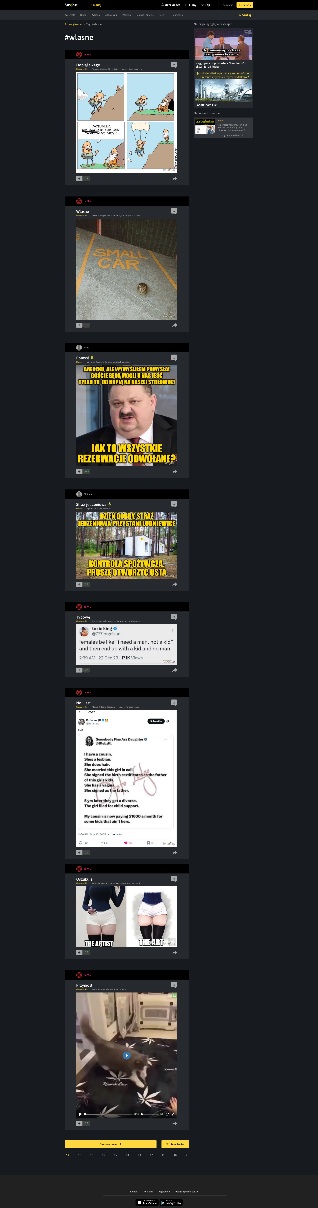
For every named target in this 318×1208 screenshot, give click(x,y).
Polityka (126, 15)
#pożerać (120, 707)
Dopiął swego (88, 65)
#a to (124, 989)
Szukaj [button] (246, 15)
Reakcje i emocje (145, 15)
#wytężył (124, 69)
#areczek (126, 362)
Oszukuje (84, 879)
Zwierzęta (70, 15)
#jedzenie (100, 362)
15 (115, 1155)
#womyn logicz (123, 621)
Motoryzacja (177, 15)
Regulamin (164, 1191)
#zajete (103, 215)
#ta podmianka (132, 707)
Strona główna (73, 24)
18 (79, 1155)
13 (139, 1155)
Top (207, 5)
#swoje (95, 621)
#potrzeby (103, 621)
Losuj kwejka (177, 1144)
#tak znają (135, 621)
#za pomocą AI (133, 883)
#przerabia (110, 883)
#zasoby (103, 69)
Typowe (83, 617)
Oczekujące (172, 5)
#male (94, 989)
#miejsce (95, 215)
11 (163, 1155)
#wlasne (95, 69)
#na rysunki (121, 883)
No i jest (83, 703)
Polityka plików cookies (187, 1191)
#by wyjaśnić (113, 69)
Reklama (148, 1191)
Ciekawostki (111, 15)
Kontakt (134, 1191)
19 (67, 1155)
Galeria (96, 15)
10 (175, 1155)
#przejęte (120, 215)
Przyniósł (84, 985)
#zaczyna (111, 707)
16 (103, 1155)
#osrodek (117, 362)
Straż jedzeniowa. (92, 504)
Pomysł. (83, 358)
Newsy (162, 15)
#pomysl (91, 362)
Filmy (192, 5)
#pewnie (117, 989)
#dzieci (95, 707)
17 (91, 1155)
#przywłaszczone (132, 215)
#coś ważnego (135, 69)
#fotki (94, 883)
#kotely (109, 989)
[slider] (108, 1114)
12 (151, 1155)
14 (127, 1155)
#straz (99, 508)
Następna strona (109, 1144)
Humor (83, 15)
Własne (82, 211)
